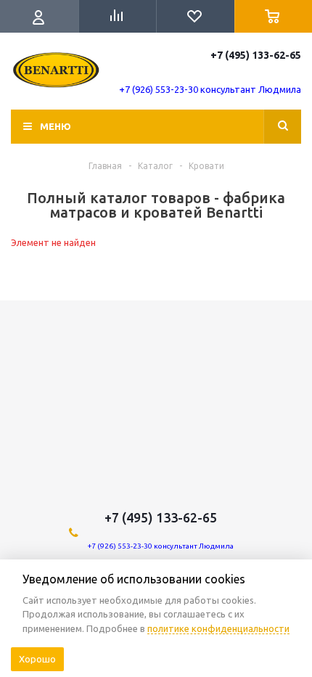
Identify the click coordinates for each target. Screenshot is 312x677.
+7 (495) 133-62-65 (255, 55)
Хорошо (37, 659)
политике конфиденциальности (218, 628)
